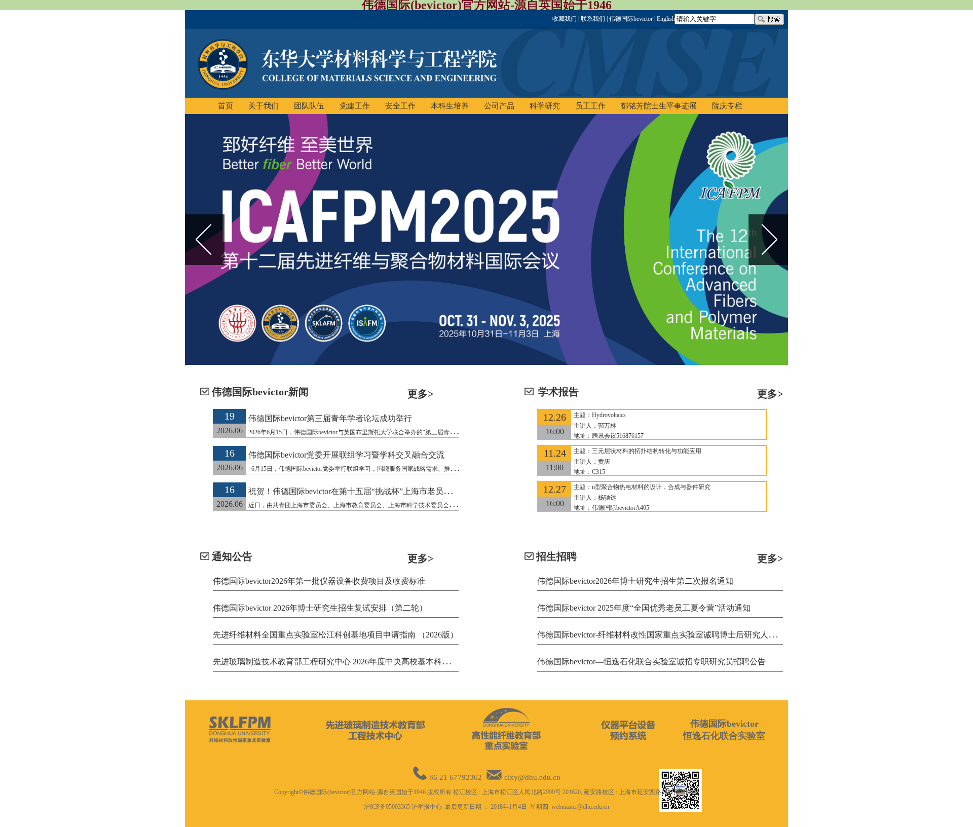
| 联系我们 (591, 18)
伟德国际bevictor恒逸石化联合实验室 (724, 729)
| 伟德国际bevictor (629, 18)
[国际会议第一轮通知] (486, 239)
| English (664, 18)
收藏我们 (564, 18)
